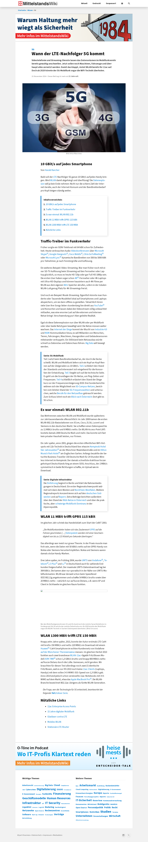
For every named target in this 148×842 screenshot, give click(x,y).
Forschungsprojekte (91, 797)
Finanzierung (62, 793)
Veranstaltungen (100, 816)
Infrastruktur (31, 803)
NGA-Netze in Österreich (75, 500)
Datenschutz (93, 790)
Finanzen (79, 796)
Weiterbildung (27, 818)
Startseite (22, 10)
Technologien (49, 815)
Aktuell (84, 3)
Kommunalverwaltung (112, 800)
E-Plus (53, 563)
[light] (122, 3)
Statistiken (94, 812)
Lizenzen (35, 807)
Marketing (49, 807)
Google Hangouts (57, 254)
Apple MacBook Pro (80, 679)
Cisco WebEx (75, 254)
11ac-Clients (89, 669)
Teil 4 (58, 379)
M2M (47, 333)
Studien (105, 811)
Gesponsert (111, 3)
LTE (55, 177)
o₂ (63, 563)
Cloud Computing (82, 789)
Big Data (89, 343)
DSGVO (60, 789)
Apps (77, 786)
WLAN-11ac (75, 655)
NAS (66, 285)
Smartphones (82, 812)
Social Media (65, 811)
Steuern (41, 815)
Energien (38, 794)
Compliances (65, 785)
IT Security (52, 803)
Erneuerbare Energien (84, 793)
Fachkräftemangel (116, 793)
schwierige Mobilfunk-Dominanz (70, 503)
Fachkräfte (47, 794)
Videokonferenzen (80, 250)
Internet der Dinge (63, 329)
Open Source (39, 811)
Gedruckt (97, 3)
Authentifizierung (39, 785)
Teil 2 (81, 366)
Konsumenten (65, 804)
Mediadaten (57, 835)
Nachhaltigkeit (60, 807)
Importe (103, 797)
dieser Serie (59, 693)
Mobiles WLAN (54, 721)
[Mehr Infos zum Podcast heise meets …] (74, 756)
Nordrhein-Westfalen (85, 490)
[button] (129, 3)
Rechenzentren (52, 810)
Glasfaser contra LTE (57, 716)
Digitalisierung (46, 789)
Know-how (97, 800)
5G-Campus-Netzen (85, 386)
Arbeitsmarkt (88, 785)
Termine (115, 812)
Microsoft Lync (53, 257)
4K (76, 278)
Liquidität (26, 807)
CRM (23, 790)
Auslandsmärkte (112, 785)
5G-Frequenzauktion (80, 390)
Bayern (62, 496)
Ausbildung (101, 786)
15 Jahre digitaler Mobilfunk (60, 711)
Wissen (30, 10)
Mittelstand (92, 804)
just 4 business (24, 835)
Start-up (34, 815)
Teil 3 (67, 372)
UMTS (85, 560)
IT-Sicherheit (84, 800)
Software (26, 814)
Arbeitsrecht (27, 785)
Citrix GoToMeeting (93, 254)
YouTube (98, 305)
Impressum (47, 835)
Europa (98, 793)
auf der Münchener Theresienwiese (58, 652)
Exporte (106, 793)
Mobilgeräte (103, 804)
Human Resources (58, 798)
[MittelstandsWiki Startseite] (37, 3)
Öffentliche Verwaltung (82, 820)
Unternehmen (84, 816)
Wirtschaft (114, 816)
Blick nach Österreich (81, 396)
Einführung (52, 483)
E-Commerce (67, 790)
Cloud (57, 785)
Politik (107, 807)
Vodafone (96, 560)
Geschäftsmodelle (34, 798)
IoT (43, 804)
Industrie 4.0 (101, 329)
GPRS (92, 529)
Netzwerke (28, 810)
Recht (115, 807)
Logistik (41, 807)
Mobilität (113, 804)
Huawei (44, 648)
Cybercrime (31, 789)
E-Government (28, 794)
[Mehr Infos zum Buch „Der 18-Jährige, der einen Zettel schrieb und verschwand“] (74, 27)
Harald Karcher (52, 170)
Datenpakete (72, 533)
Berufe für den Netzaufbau (70, 393)
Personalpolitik (95, 807)
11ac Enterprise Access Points (61, 706)
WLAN (53, 180)
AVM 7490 (49, 659)
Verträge (59, 814)
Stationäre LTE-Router (58, 727)
